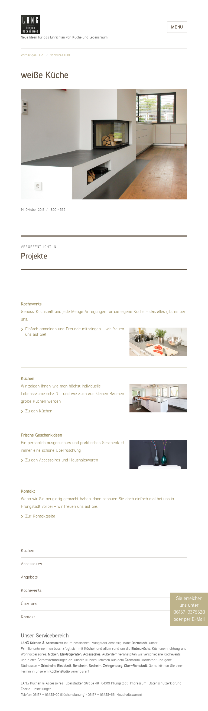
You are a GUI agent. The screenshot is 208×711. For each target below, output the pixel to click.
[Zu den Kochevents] (158, 342)
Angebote (29, 577)
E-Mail (198, 619)
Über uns (29, 604)
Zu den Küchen (38, 411)
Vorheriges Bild (32, 55)
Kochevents (31, 591)
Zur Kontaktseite (40, 516)
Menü (177, 27)
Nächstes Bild (60, 55)
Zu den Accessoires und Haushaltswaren (61, 460)
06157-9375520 (189, 612)
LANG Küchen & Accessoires (30, 25)
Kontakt (28, 617)
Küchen (27, 551)
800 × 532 (58, 210)
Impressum (138, 683)
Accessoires (31, 564)
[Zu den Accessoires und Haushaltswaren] (158, 455)
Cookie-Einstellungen (36, 689)
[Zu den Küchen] (158, 398)
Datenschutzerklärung (165, 683)
